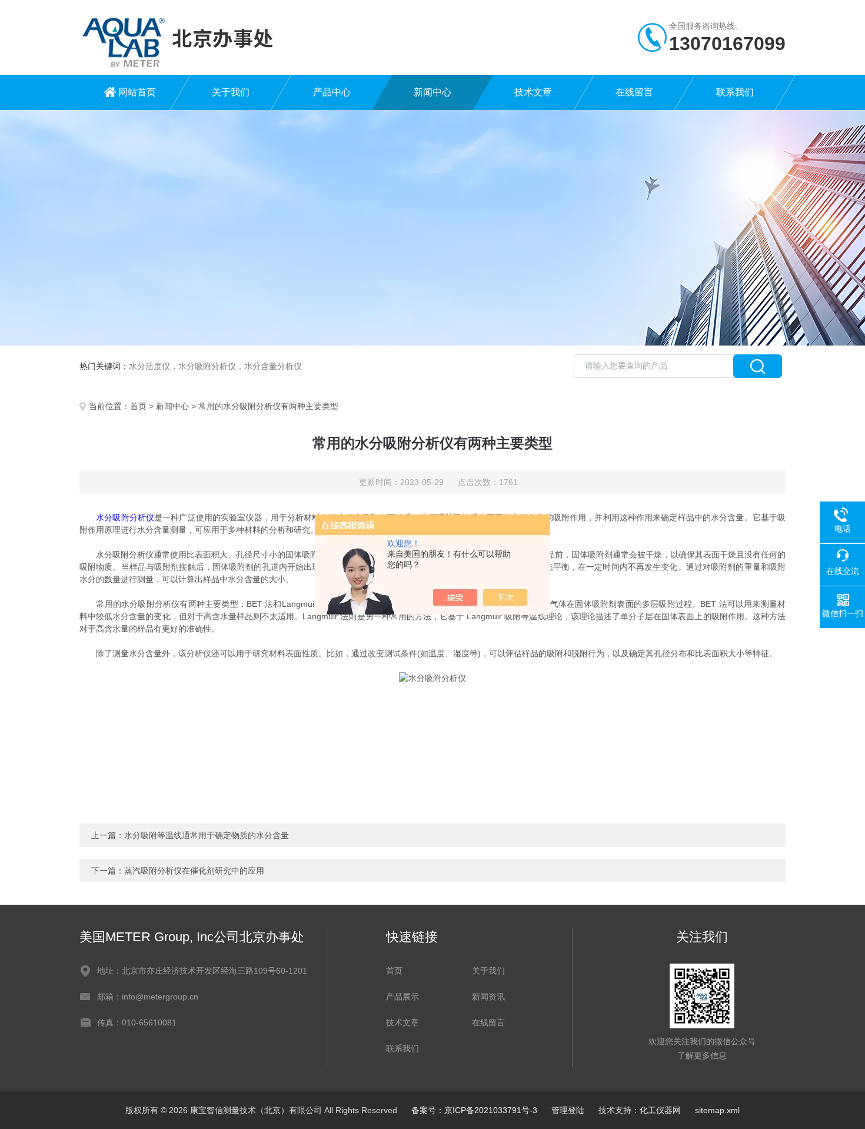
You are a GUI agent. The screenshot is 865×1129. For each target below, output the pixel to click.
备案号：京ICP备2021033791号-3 (474, 1110)
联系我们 (735, 92)
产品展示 (402, 996)
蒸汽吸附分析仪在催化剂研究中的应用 (194, 870)
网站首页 (137, 92)
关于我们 (230, 92)
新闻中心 (432, 92)
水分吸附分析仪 (125, 517)
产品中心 (332, 92)
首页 (138, 406)
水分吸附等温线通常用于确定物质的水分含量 (206, 835)
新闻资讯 (488, 996)
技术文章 (533, 92)
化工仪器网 (660, 1110)
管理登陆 (567, 1110)
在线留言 (634, 92)
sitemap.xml (717, 1110)
